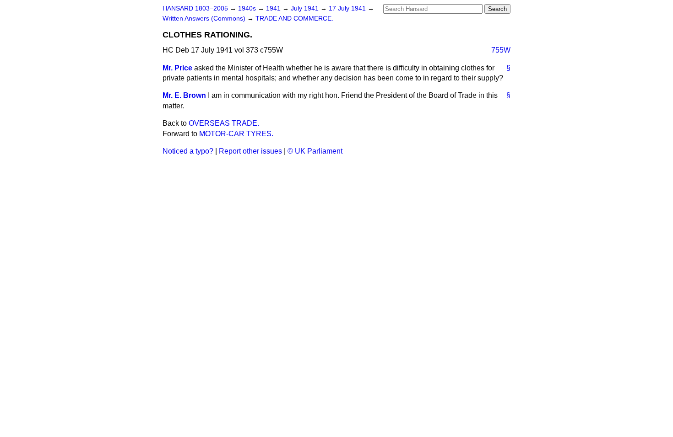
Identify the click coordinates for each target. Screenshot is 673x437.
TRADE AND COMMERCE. (294, 18)
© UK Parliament (315, 151)
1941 (274, 8)
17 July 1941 (348, 8)
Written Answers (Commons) (205, 18)
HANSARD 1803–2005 (195, 8)
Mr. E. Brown (184, 95)
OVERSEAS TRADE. (224, 123)
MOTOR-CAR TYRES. (236, 134)
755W (500, 50)
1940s (248, 8)
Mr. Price (177, 68)
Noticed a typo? (188, 151)
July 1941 (305, 8)
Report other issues (250, 151)
